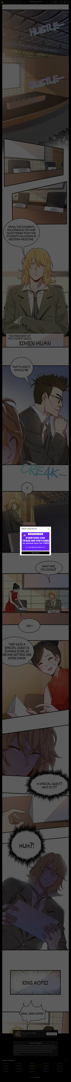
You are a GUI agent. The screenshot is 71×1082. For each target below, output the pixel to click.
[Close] (48, 529)
